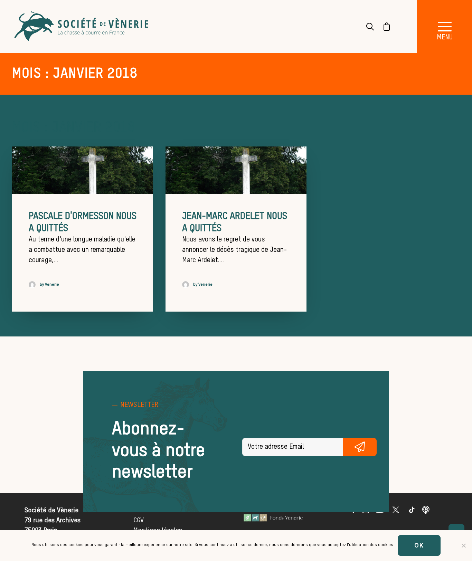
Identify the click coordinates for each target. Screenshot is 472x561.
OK (419, 545)
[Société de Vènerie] (82, 26)
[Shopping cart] (382, 26)
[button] (82, 170)
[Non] (463, 545)
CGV (138, 520)
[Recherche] (366, 26)
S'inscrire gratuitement (360, 447)
